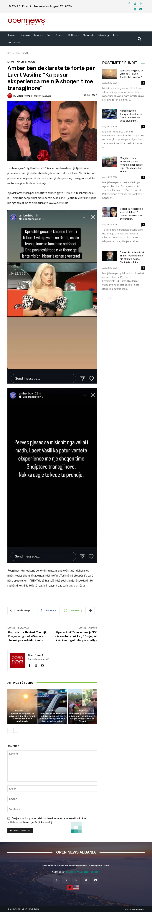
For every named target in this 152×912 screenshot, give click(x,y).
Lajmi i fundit (21, 53)
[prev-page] (9, 730)
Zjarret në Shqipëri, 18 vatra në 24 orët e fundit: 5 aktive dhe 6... (132, 74)
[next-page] (15, 730)
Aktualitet (21, 710)
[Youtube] (141, 9)
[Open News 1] (10, 95)
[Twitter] (135, 9)
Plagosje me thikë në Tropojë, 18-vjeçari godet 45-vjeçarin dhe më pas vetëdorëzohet (27, 636)
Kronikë (51, 710)
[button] (139, 38)
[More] (91, 610)
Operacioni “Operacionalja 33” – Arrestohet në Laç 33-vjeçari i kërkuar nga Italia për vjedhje (76, 636)
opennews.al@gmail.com (83, 872)
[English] (76, 887)
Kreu (9, 53)
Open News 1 (24, 96)
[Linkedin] (141, 3)
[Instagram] (135, 3)
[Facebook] (129, 3)
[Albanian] (70, 887)
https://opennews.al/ (38, 659)
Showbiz (30, 62)
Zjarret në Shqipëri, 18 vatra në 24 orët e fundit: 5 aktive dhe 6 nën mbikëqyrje (22, 717)
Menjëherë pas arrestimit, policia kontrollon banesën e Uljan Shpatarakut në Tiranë (82, 717)
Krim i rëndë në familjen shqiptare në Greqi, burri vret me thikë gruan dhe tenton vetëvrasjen (52, 717)
